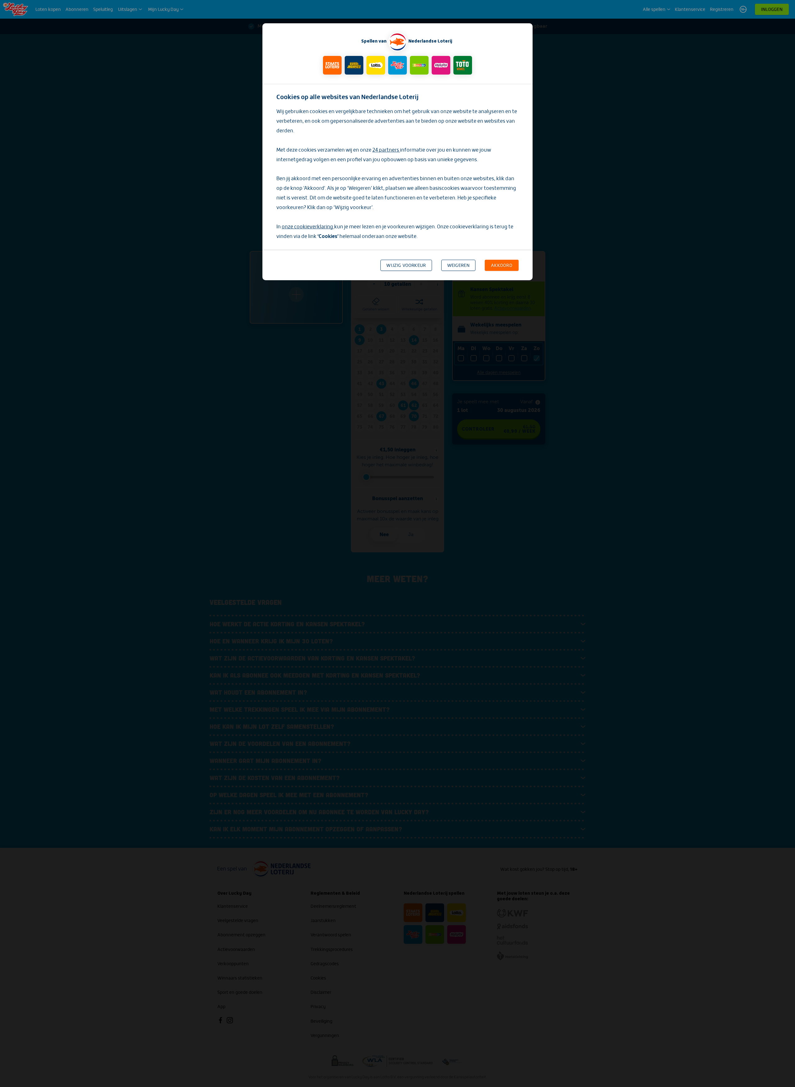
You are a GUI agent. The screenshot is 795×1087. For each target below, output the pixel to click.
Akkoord (501, 265)
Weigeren (458, 265)
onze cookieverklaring (308, 227)
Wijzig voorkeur (406, 265)
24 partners (386, 150)
